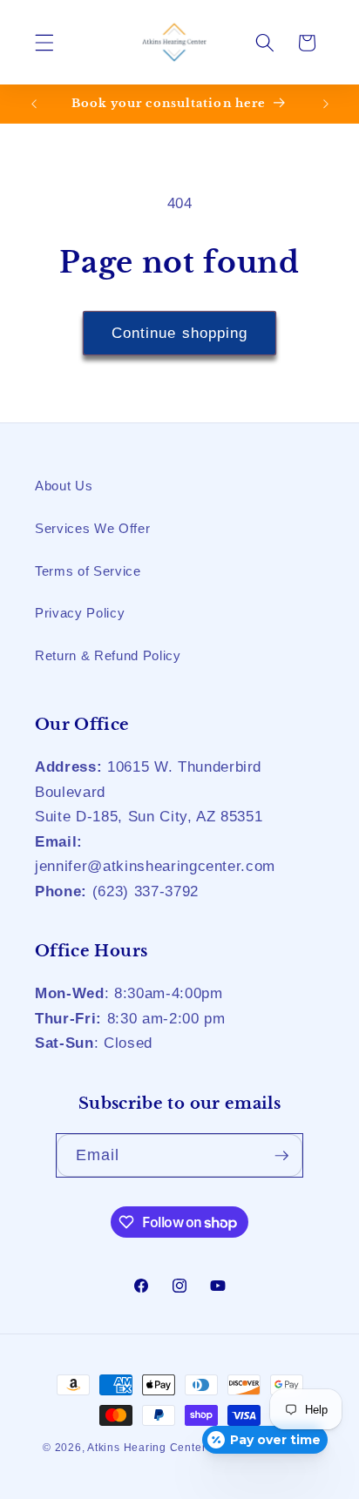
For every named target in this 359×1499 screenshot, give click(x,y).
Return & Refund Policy (108, 655)
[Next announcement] (326, 103)
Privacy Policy (80, 612)
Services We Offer (92, 528)
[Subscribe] (281, 1155)
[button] (44, 43)
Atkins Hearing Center (146, 1448)
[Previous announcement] (34, 103)
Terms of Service (88, 571)
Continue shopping (180, 333)
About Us (63, 485)
